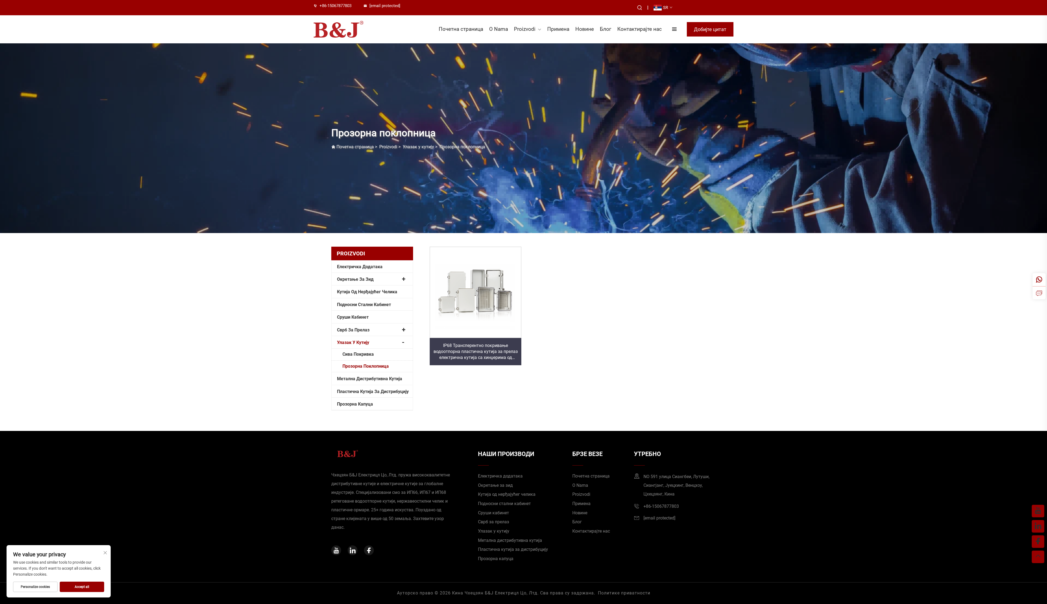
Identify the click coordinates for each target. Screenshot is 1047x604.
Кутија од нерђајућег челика (367, 291)
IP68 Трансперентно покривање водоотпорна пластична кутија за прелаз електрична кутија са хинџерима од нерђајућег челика (476, 352)
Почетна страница (461, 29)
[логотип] (345, 29)
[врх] (1038, 557)
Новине (584, 29)
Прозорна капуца (355, 404)
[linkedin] (352, 550)
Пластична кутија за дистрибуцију (373, 391)
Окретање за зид (355, 279)
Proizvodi (524, 29)
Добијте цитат (710, 29)
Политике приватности (624, 593)
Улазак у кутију (418, 146)
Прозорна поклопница (462, 146)
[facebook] (369, 550)
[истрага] (1039, 292)
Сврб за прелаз (353, 330)
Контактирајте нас (639, 29)
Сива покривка (358, 354)
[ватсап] (1039, 279)
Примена (558, 29)
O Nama (498, 29)
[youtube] (336, 550)
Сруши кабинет (353, 317)
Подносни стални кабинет (364, 304)
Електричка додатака (360, 266)
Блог (605, 29)
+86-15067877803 (335, 5)
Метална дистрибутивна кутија (369, 378)
